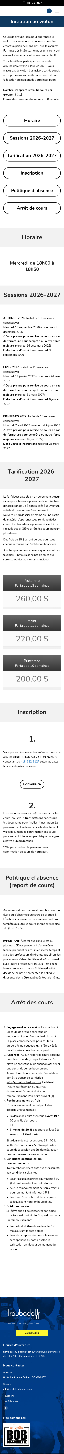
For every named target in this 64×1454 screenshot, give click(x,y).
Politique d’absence (32, 191)
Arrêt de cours (32, 208)
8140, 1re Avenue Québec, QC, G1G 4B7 (24, 1377)
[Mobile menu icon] (57, 11)
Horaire (32, 120)
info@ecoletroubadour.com (17, 1389)
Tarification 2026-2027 (32, 156)
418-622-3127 (30, 761)
